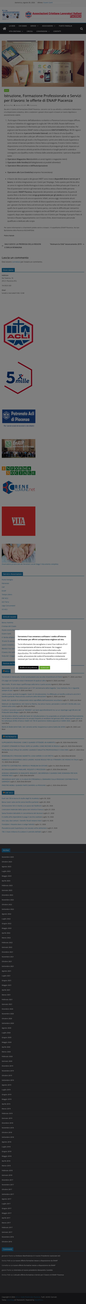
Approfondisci (23, 653)
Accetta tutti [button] (45, 668)
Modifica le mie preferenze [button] (28, 668)
